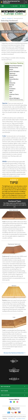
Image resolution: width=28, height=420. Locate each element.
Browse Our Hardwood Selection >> (14, 353)
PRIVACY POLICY (11, 418)
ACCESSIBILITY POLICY (20, 418)
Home (3, 18)
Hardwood (9, 18)
